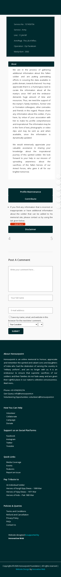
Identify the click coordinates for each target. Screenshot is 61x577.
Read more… (9, 383)
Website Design (22, 569)
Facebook (10, 436)
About (13, 64)
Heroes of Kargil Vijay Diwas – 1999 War (24, 488)
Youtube (10, 446)
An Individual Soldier (15, 485)
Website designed (16, 535)
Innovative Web (38, 569)
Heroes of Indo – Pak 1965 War (20, 495)
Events (9, 465)
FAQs (8, 521)
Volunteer (10, 413)
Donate (9, 423)
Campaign (10, 420)
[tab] (30, 191)
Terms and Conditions (16, 511)
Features (10, 469)
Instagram (10, 439)
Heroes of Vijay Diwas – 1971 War (21, 491)
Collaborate (11, 416)
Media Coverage (13, 462)
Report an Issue (13, 472)
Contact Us (11, 524)
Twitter (9, 442)
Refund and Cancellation (17, 514)
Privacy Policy (12, 518)
